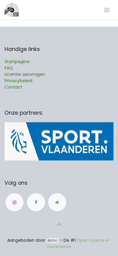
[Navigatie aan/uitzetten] (107, 10)
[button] (59, 224)
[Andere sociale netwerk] (57, 202)
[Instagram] (14, 202)
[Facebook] (36, 202)
